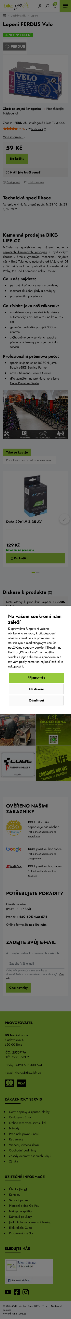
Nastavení (36, 689)
